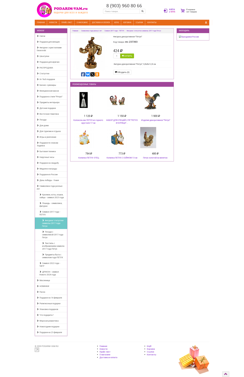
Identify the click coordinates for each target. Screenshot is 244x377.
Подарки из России (48, 174)
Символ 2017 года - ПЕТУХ (49, 213)
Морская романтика (49, 320)
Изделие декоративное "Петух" (155, 120)
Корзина (127, 22)
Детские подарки (47, 108)
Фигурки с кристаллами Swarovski (49, 49)
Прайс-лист (66, 22)
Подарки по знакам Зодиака (47, 144)
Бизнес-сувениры (47, 85)
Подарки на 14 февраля (50, 297)
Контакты (151, 22)
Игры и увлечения (47, 137)
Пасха (42, 292)
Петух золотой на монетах (155, 157)
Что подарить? (46, 315)
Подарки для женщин (49, 41)
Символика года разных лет (49, 187)
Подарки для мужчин (49, 62)
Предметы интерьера (49, 102)
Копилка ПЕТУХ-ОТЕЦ (88, 157)
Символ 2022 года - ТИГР (49, 264)
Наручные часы (46, 157)
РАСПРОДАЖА (46, 67)
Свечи (42, 36)
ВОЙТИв (172, 10)
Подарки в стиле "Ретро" (50, 96)
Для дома (44, 125)
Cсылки (139, 22)
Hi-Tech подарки (47, 79)
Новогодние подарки (49, 326)
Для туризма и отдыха (50, 131)
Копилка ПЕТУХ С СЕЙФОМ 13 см (122, 157)
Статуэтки (44, 73)
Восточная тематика (49, 114)
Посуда (42, 119)
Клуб (116, 22)
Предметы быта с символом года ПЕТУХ (52, 256)
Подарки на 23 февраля (50, 332)
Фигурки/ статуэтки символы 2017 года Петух (52, 223)
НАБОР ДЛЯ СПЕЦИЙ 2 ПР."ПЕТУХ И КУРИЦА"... (122, 121)
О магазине (82, 22)
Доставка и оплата (101, 22)
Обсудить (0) (123, 72)
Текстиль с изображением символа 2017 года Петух (53, 246)
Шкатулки (44, 56)
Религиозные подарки (49, 303)
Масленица (44, 280)
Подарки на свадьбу (49, 163)
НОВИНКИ (44, 286)
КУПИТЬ (128, 56)
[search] (142, 11)
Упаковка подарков (48, 309)
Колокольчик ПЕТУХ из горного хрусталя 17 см (88, 121)
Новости (53, 22)
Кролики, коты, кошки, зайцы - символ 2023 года (51, 196)
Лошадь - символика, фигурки (50, 204)
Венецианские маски (49, 90)
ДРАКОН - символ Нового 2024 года (49, 273)
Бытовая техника (47, 151)
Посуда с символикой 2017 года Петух (52, 234)
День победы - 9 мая (49, 180)
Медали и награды (48, 168)
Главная (41, 22)
